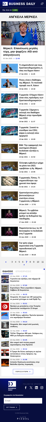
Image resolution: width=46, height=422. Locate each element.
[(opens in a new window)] (25, 387)
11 (43, 262)
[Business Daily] (19, 4)
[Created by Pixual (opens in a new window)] (23, 417)
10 (38, 262)
